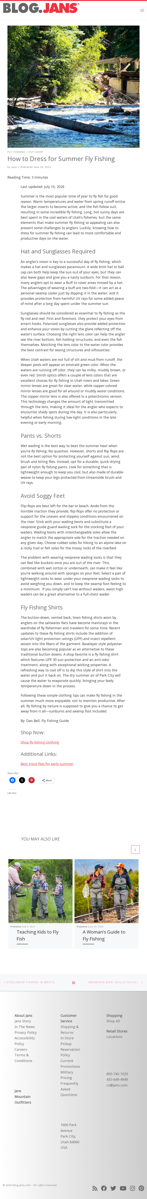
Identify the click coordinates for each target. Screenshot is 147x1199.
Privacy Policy (26, 1032)
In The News (25, 1026)
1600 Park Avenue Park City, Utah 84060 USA (69, 1136)
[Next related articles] (135, 849)
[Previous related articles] (126, 849)
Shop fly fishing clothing (40, 742)
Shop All (113, 1021)
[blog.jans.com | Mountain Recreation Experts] (41, 10)
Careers (21, 1049)
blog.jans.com (21, 1185)
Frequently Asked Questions (69, 1089)
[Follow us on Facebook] (104, 1188)
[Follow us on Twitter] (113, 1188)
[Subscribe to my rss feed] (94, 1188)
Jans (14, 167)
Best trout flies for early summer (47, 763)
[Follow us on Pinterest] (141, 1188)
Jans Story (23, 1021)
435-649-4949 (117, 1079)
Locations (114, 1036)
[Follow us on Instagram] (132, 1188)
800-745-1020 (117, 1074)
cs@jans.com (116, 1085)
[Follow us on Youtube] (123, 1188)
